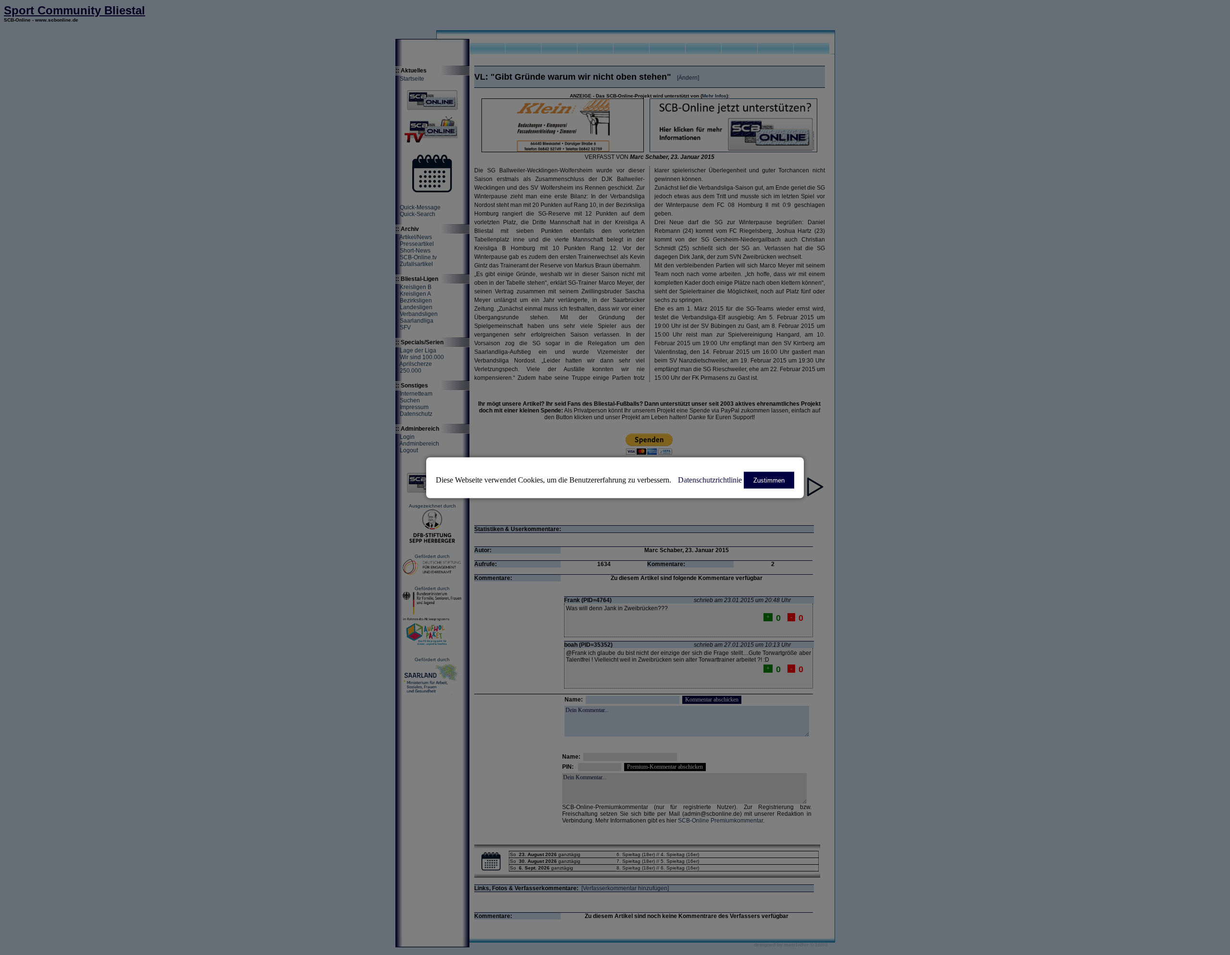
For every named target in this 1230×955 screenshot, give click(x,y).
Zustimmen (769, 480)
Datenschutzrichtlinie (710, 479)
